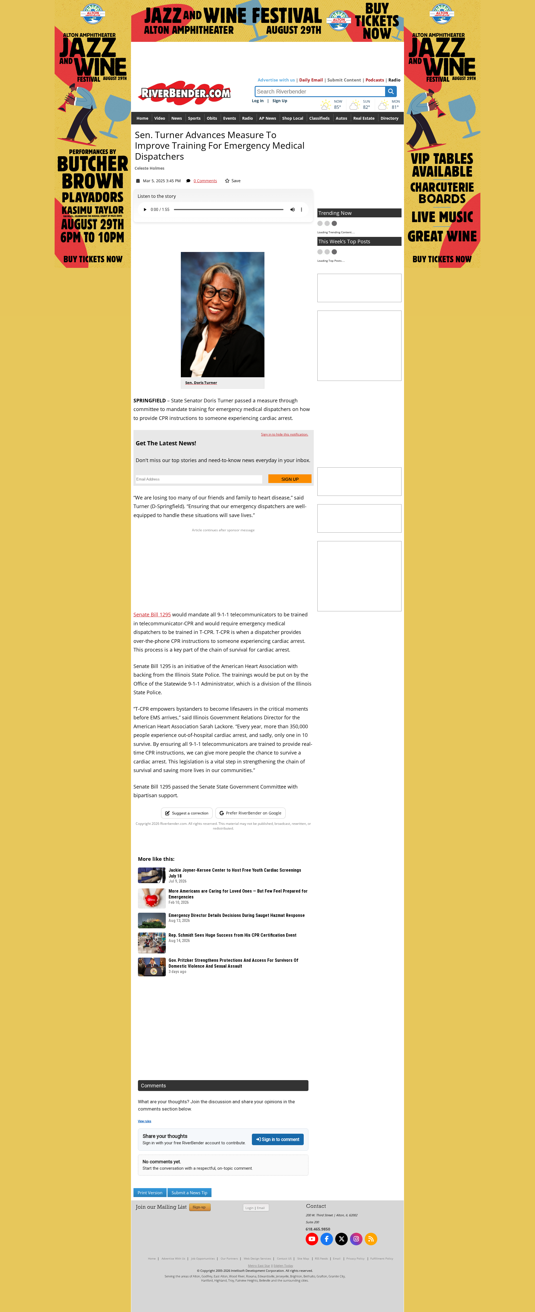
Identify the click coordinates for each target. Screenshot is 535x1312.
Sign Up (280, 100)
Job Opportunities (203, 1258)
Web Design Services (257, 1258)
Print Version (150, 1192)
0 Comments (205, 180)
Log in (258, 100)
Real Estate (363, 118)
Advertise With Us (173, 1258)
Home (142, 118)
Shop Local (292, 118)
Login (249, 1208)
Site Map (303, 1258)
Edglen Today (283, 1265)
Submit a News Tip (189, 1192)
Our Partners (229, 1258)
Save (235, 180)
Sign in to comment (280, 1139)
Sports (194, 118)
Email (261, 1208)
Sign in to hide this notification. (284, 434)
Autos (341, 118)
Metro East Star (259, 1265)
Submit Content (344, 80)
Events (229, 118)
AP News (267, 118)
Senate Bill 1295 (152, 614)
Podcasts (375, 80)
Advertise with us (276, 80)
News (176, 118)
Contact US (284, 1258)
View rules (144, 1121)
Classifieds (319, 118)
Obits (212, 118)
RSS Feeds (321, 1258)
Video (159, 118)
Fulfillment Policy (381, 1258)
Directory (389, 118)
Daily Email (311, 80)
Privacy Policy (355, 1258)
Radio (394, 80)
